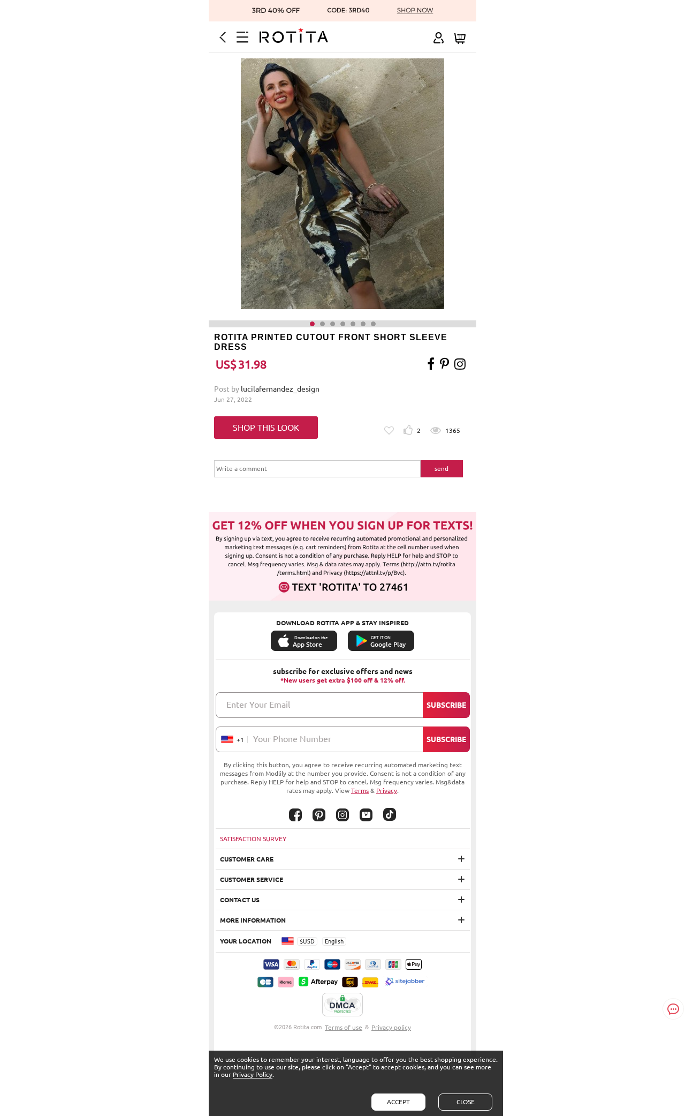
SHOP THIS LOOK (266, 427)
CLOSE (465, 1101)
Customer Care (246, 859)
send (441, 468)
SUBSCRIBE (446, 705)
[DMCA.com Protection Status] (342, 1005)
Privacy (386, 790)
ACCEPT (398, 1101)
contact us (240, 899)
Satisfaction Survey (253, 838)
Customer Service (251, 879)
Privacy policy (391, 1027)
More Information (253, 920)
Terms (360, 790)
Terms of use (343, 1027)
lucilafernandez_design (280, 389)
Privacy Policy (252, 1074)
